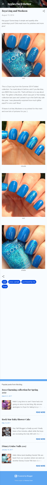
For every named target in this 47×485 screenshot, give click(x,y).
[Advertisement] (23, 359)
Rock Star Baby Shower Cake (16, 419)
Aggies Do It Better (19, 4)
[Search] (43, 4)
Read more (40, 412)
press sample (14, 282)
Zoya (5, 286)
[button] (43, 11)
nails (4, 282)
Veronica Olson (28, 480)
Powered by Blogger (25, 476)
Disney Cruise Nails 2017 (14, 446)
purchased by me (28, 282)
